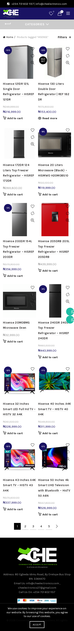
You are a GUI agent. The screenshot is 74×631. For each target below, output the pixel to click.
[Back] (8, 24)
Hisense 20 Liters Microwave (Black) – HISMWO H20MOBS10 (53, 170)
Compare (32, 55)
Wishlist (53, 12)
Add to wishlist (32, 48)
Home (9, 37)
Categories (35, 24)
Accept (37, 624)
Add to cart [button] (15, 118)
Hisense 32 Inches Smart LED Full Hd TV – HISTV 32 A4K (19, 409)
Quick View (32, 62)
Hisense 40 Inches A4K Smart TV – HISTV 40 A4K (54, 409)
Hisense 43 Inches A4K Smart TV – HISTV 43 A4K (19, 485)
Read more (49, 118)
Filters (62, 37)
